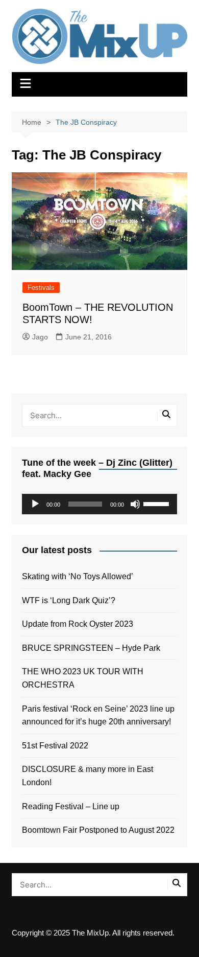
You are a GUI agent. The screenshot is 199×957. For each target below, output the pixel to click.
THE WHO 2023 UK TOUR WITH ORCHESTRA (82, 678)
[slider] (157, 503)
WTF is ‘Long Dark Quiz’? (68, 600)
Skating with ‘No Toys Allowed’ (77, 576)
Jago (40, 337)
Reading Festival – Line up (70, 806)
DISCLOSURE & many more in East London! (87, 776)
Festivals (41, 287)
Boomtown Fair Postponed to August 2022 (98, 830)
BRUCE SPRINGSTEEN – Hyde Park (93, 648)
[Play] (35, 504)
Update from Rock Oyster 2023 (77, 624)
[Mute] (135, 504)
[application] (99, 504)
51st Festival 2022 (55, 745)
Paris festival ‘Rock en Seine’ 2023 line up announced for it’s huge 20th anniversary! (98, 715)
